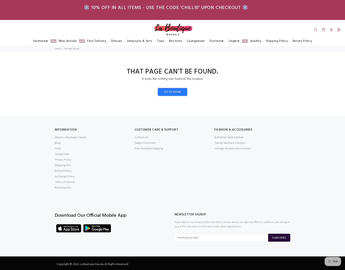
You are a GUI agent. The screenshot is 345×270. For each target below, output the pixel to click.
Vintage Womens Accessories (232, 148)
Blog (57, 143)
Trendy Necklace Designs (229, 143)
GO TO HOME (172, 92)
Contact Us (141, 137)
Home (58, 49)
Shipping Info (63, 165)
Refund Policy (63, 171)
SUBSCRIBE (279, 238)
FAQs (58, 148)
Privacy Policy (63, 160)
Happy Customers (145, 143)
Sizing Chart (62, 154)
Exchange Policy (65, 176)
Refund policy (63, 187)
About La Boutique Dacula (70, 137)
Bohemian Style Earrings (229, 137)
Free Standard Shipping (149, 148)
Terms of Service (65, 182)
